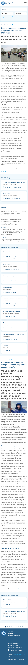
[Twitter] (10, 24)
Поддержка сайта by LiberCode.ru (16, 659)
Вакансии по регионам (13, 643)
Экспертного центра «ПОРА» (19, 654)
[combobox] (7, 13)
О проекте (10, 631)
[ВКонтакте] (12, 24)
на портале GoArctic (15, 588)
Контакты (10, 633)
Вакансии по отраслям (13, 641)
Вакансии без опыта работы (15, 647)
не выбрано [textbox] (4, 13)
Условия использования (14, 635)
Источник (3, 171)
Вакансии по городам (13, 645)
